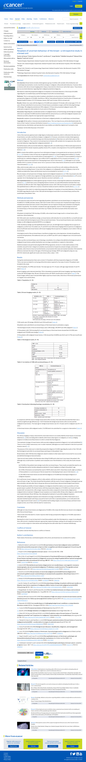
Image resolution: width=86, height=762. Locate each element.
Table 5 (79, 428)
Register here (13, 746)
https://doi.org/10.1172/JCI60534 (27, 553)
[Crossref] (12, 81)
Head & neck (60, 23)
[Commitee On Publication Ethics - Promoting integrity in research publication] (9, 88)
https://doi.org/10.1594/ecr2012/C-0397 (32, 576)
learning (29, 19)
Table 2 (74, 273)
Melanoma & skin (50, 23)
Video (23, 19)
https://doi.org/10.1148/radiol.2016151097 (65, 560)
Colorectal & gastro (37, 23)
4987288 (48, 549)
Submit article (8, 47)
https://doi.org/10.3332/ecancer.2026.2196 (57, 691)
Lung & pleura (26, 23)
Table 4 (41, 332)
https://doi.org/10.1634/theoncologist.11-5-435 (44, 628)
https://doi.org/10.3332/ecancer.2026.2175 (57, 730)
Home (6, 19)
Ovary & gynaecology (72, 23)
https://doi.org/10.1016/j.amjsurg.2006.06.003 (64, 592)
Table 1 (23, 268)
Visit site (33, 746)
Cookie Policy (7, 756)
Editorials (44, 31)
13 (24, 149)
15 (55, 156)
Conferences (43, 19)
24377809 (50, 640)
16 (63, 174)
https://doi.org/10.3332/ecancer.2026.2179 (57, 716)
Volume (58, 35)
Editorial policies (8, 52)
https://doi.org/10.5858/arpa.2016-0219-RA (39, 633)
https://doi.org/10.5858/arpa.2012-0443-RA (30, 640)
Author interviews (67, 31)
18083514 (66, 569)
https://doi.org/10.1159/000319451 (27, 580)
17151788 (58, 617)
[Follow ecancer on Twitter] (74, 753)
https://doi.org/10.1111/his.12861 (31, 549)
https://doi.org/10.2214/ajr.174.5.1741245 (61, 605)
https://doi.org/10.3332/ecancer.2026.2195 (57, 678)
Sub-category (35, 35)
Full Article (76, 45)
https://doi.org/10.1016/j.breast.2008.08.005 (30, 624)
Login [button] (71, 6)
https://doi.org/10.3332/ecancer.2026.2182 (57, 703)
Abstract (72, 45)
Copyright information (7, 55)
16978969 (24, 594)
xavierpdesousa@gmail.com (51, 75)
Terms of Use (7, 758)
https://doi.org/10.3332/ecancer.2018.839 (27, 45)
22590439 (45, 580)
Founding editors (8, 36)
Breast (6, 23)
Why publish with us (9, 58)
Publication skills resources (9, 73)
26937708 (24, 562)
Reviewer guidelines (9, 66)
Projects (6, 754)
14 (22, 154)
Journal (17, 19)
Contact (6, 753)
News (11, 19)
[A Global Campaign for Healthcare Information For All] (9, 84)
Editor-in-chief (8, 38)
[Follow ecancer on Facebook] (71, 753)
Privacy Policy (7, 759)
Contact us (7, 40)
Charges (6, 31)
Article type (46, 35)
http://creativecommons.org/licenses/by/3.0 (60, 123)
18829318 (51, 624)
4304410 (19, 647)
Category (23, 35)
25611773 (70, 645)
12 (19, 154)
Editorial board (8, 33)
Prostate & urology (15, 23)
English (74, 1)
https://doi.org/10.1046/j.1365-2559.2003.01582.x (47, 587)
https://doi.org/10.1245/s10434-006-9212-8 (37, 617)
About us (51, 19)
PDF (81, 45)
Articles (32, 31)
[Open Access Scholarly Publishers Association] (6, 81)
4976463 (35, 562)
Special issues (55, 31)
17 (78, 186)
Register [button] (78, 6)
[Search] (81, 18)
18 (38, 500)
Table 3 (54, 322)
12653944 (70, 587)
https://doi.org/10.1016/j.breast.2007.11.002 (46, 569)
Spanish (80, 1)
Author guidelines (9, 49)
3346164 (56, 580)
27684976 (60, 633)
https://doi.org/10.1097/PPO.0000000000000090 (47, 645)
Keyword (72, 35)
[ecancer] (14, 5)
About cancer (53, 746)
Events (36, 19)
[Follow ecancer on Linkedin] (77, 753)
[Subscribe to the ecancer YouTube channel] (80, 753)
